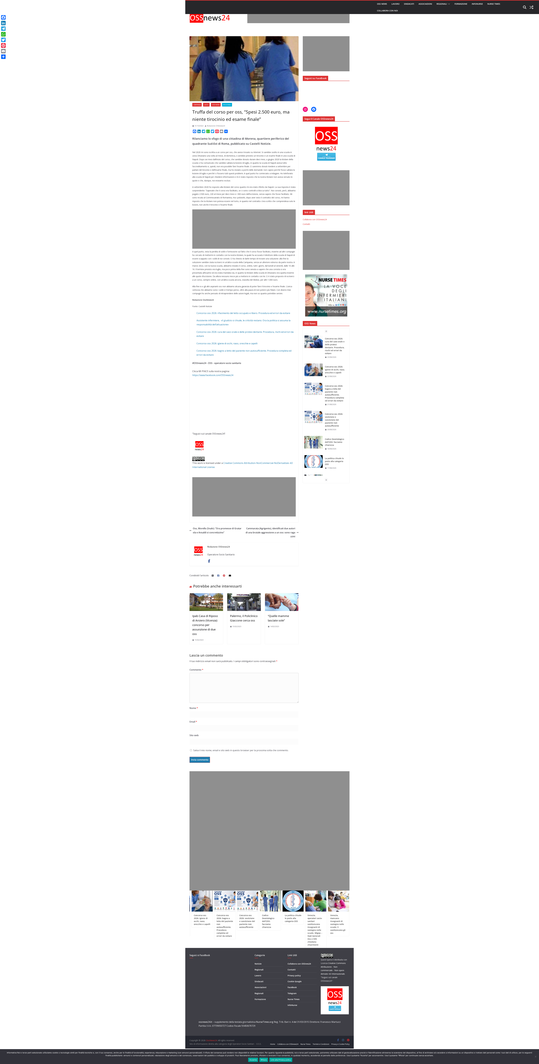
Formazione (461, 4)
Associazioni (425, 4)
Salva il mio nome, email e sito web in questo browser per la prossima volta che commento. (240, 750)
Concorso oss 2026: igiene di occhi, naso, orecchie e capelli (227, 343)
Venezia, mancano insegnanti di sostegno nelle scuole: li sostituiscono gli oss (334, 470)
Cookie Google (295, 981)
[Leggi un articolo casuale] (531, 7)
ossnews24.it (205, 1021)
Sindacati (409, 4)
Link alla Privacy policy (281, 1060)
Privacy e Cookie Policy (340, 1044)
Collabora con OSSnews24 (315, 219)
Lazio (206, 105)
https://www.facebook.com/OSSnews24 (212, 375)
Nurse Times (493, 4)
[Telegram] (3, 28)
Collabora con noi (387, 10)
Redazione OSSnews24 (216, 126)
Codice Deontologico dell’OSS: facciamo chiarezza (334, 394)
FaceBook (292, 987)
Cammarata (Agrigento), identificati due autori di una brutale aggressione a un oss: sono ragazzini (270, 532)
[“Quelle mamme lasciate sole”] (282, 595)
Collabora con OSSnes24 (299, 963)
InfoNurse (477, 4)
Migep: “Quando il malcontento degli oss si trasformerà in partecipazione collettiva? (332, 922)
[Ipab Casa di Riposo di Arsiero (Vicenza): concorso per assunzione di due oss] (206, 595)
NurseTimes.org (264, 1021)
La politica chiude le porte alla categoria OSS (334, 414)
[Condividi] (3, 57)
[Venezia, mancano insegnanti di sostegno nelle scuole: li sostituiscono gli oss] (313, 467)
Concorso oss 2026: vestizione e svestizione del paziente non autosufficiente (334, 372)
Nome (193, 708)
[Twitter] (3, 40)
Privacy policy (294, 975)
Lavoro (395, 4)
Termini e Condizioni (321, 1044)
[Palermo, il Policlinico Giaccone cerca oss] (244, 595)
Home (272, 1044)
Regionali (442, 4)
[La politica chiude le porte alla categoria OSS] (313, 414)
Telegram (292, 993)
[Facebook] (3, 17)
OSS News (382, 4)
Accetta (253, 1060)
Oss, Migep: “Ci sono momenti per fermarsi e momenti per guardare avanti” (310, 921)
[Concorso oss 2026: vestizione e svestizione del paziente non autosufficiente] (313, 370)
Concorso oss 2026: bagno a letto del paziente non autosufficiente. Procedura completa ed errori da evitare (334, 346)
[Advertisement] (298, 17)
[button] (448, 4)
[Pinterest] (3, 45)
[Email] (3, 51)
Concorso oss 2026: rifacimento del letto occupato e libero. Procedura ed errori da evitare (243, 313)
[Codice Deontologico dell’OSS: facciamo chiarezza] (313, 395)
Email (193, 721)
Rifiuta (264, 1060)
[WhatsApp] (3, 34)
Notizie (258, 963)
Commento (196, 669)
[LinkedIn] (3, 23)
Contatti (306, 224)
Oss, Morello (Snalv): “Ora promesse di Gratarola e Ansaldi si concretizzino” (217, 530)
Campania (197, 105)
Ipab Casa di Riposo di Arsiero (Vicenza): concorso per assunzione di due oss (205, 625)
